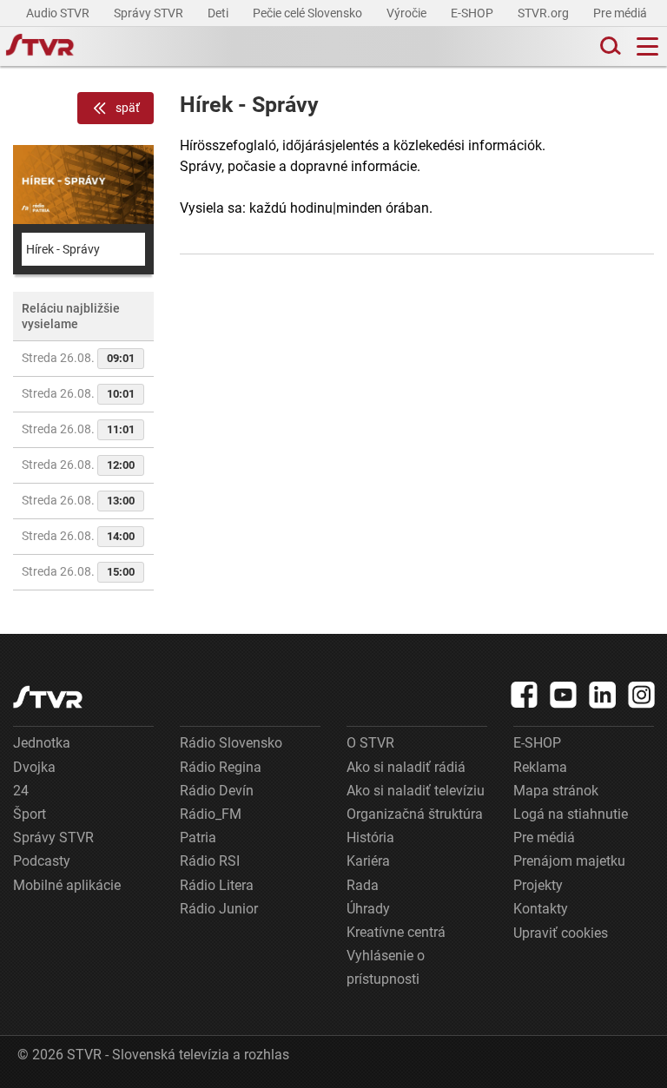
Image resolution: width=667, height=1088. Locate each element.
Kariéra (368, 861)
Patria (198, 837)
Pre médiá (621, 13)
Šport (29, 814)
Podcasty (41, 861)
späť (128, 108)
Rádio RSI (210, 861)
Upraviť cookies (560, 933)
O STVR (370, 743)
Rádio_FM (210, 814)
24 (21, 790)
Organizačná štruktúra (415, 814)
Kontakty (540, 908)
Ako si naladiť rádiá (406, 767)
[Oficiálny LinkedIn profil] (602, 694)
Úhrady (368, 908)
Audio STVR (59, 13)
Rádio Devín (217, 790)
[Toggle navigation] (647, 46)
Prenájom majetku (569, 861)
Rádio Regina (220, 767)
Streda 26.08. (78, 358)
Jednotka (41, 743)
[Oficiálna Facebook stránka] (524, 694)
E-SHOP (473, 13)
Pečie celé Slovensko (309, 13)
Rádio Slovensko (231, 743)
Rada (363, 885)
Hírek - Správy (63, 249)
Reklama (540, 767)
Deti (219, 13)
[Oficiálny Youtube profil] (563, 694)
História (370, 837)
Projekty (538, 885)
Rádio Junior (219, 908)
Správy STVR (150, 13)
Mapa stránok (555, 790)
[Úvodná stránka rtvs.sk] (40, 47)
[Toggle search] (609, 46)
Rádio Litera (217, 885)
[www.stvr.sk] (48, 697)
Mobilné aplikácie (67, 885)
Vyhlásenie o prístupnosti (386, 967)
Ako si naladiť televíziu (416, 790)
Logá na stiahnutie (570, 814)
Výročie (407, 13)
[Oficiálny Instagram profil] (641, 694)
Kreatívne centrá (396, 932)
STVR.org (544, 13)
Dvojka (34, 767)
